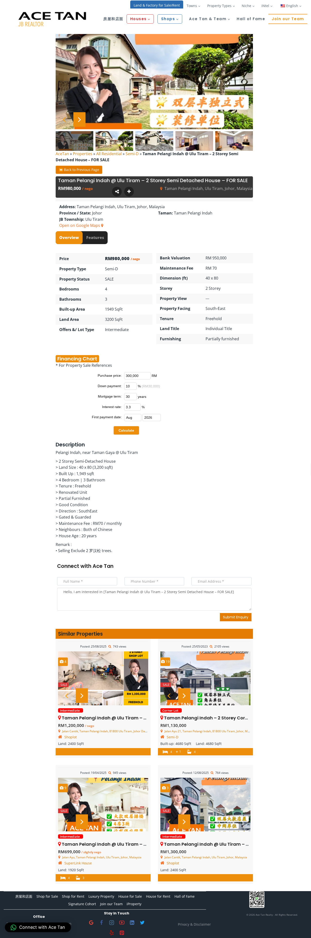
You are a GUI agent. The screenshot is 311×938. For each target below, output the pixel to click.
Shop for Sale (47, 896)
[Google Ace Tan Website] (91, 923)
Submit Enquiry (235, 617)
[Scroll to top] (299, 926)
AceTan (62, 153)
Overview (69, 237)
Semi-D (132, 153)
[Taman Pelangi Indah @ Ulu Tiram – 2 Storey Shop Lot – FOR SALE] (103, 678)
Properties (82, 153)
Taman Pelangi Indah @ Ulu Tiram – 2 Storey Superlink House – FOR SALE (142, 844)
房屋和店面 (113, 18)
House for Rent (158, 896)
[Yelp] (111, 933)
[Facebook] (101, 923)
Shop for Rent (73, 896)
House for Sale (130, 896)
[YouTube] (122, 923)
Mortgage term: (110, 396)
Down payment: (110, 386)
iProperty (134, 904)
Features (95, 237)
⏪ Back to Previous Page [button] (79, 169)
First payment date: (107, 417)
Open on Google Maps (80, 225)
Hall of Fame (251, 18)
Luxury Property (101, 896)
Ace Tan (103, 566)
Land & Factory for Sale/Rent (157, 5)
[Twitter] (142, 923)
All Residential (109, 153)
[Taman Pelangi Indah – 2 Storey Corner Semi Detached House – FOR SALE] (205, 678)
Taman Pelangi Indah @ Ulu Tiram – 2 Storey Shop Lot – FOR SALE (134, 718)
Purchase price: (110, 375)
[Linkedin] (132, 923)
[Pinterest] (122, 933)
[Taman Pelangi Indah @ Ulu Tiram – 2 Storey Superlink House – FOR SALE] (103, 805)
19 (167, 661)
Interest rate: (112, 407)
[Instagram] (111, 923)
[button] (38, 927)
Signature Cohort (82, 904)
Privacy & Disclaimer (194, 924)
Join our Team (288, 18)
